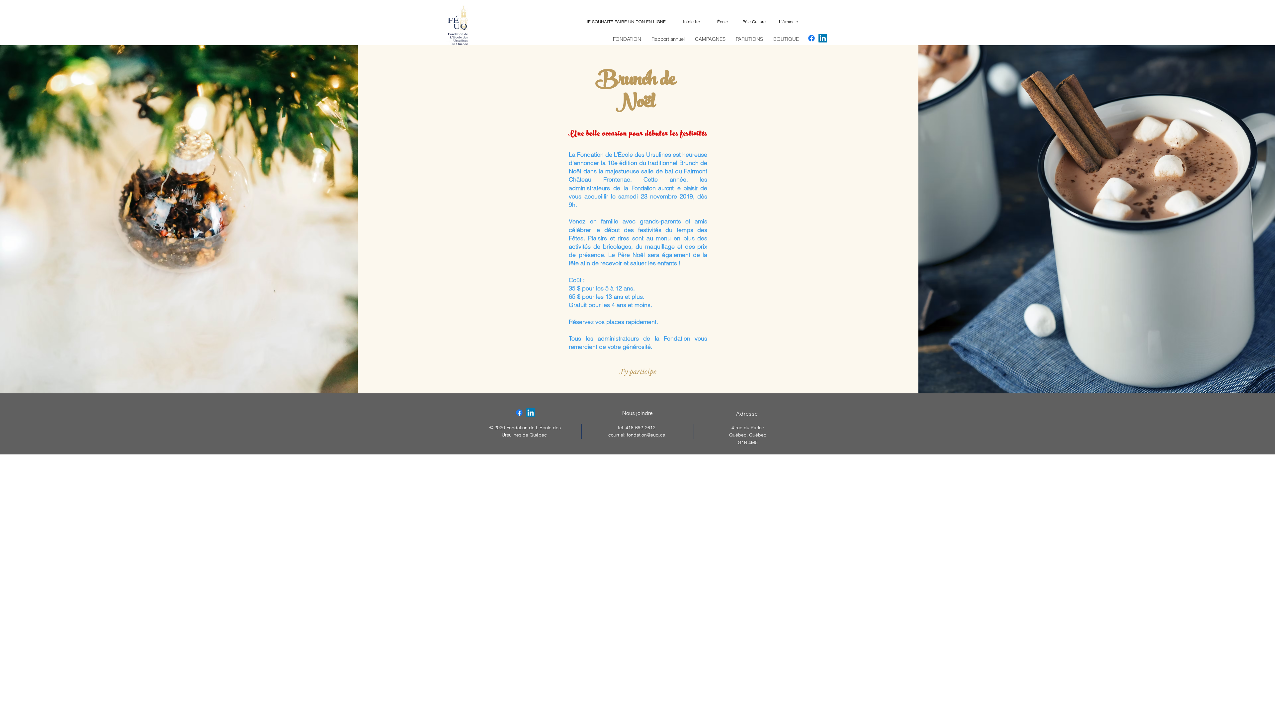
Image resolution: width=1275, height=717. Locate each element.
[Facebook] (811, 38)
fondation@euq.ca (646, 435)
